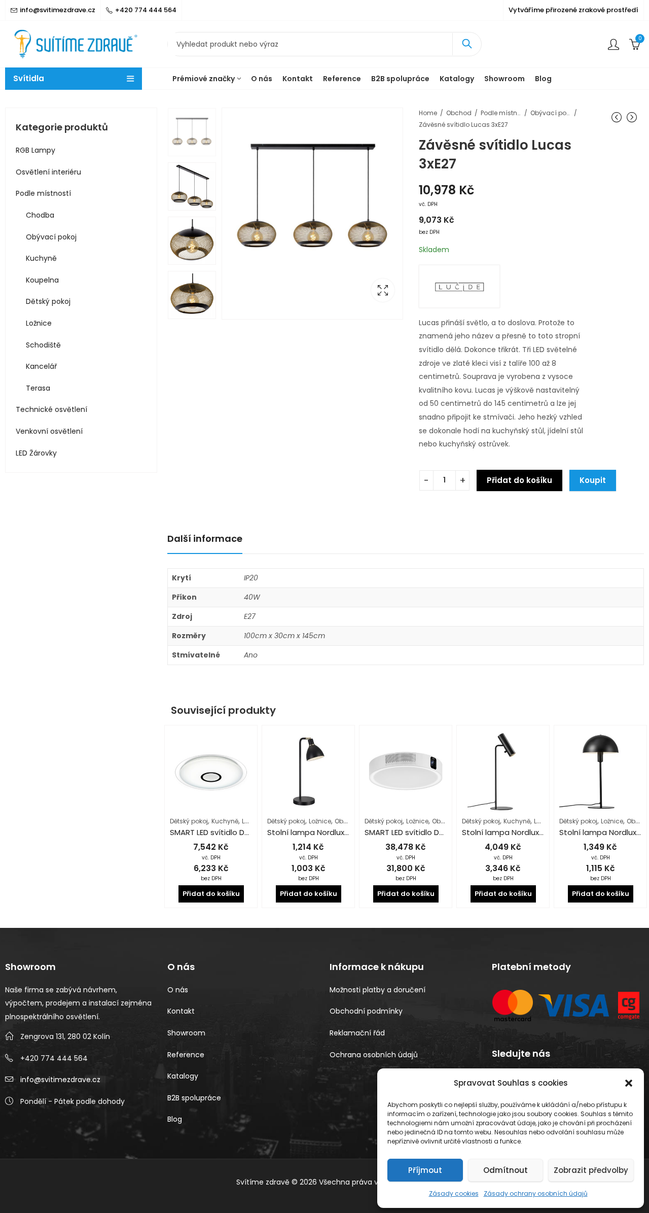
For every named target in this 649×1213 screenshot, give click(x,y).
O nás (177, 990)
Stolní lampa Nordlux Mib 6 (511, 832)
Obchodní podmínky (366, 1011)
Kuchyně (224, 821)
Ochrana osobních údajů (374, 1055)
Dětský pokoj (189, 821)
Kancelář (41, 366)
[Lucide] (459, 286)
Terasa (38, 388)
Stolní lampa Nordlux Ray (313, 832)
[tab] (204, 539)
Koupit (593, 480)
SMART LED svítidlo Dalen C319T (227, 832)
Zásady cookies (454, 1193)
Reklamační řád (357, 1033)
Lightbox (382, 290)
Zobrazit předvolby (591, 1170)
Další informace (204, 538)
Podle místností (501, 113)
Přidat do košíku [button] (211, 893)
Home (428, 113)
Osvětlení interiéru (48, 172)
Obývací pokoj (550, 113)
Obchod (459, 113)
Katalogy (182, 1076)
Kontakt (181, 1011)
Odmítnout (505, 1170)
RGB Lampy (35, 150)
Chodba (40, 215)
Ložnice (320, 821)
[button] (629, 1083)
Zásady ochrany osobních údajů (536, 1193)
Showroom (186, 1033)
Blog (174, 1119)
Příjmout (425, 1170)
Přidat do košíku (519, 480)
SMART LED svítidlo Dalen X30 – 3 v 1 (430, 832)
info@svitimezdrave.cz (60, 1080)
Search (467, 44)
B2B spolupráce (194, 1098)
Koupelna (42, 280)
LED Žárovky (36, 453)
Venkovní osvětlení (49, 431)
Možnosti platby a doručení (377, 990)
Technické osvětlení (51, 409)
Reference (185, 1055)
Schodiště (43, 345)
